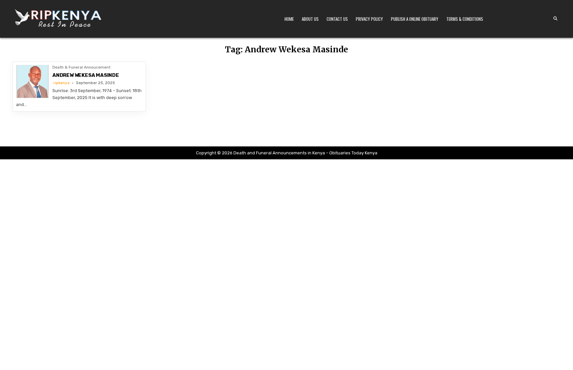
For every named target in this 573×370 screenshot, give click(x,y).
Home (289, 19)
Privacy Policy (369, 19)
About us (310, 19)
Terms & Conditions (464, 19)
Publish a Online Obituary (414, 19)
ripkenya (61, 83)
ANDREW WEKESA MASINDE (85, 75)
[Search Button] (555, 18)
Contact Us (337, 19)
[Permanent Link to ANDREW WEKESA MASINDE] (32, 81)
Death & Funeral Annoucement (81, 67)
